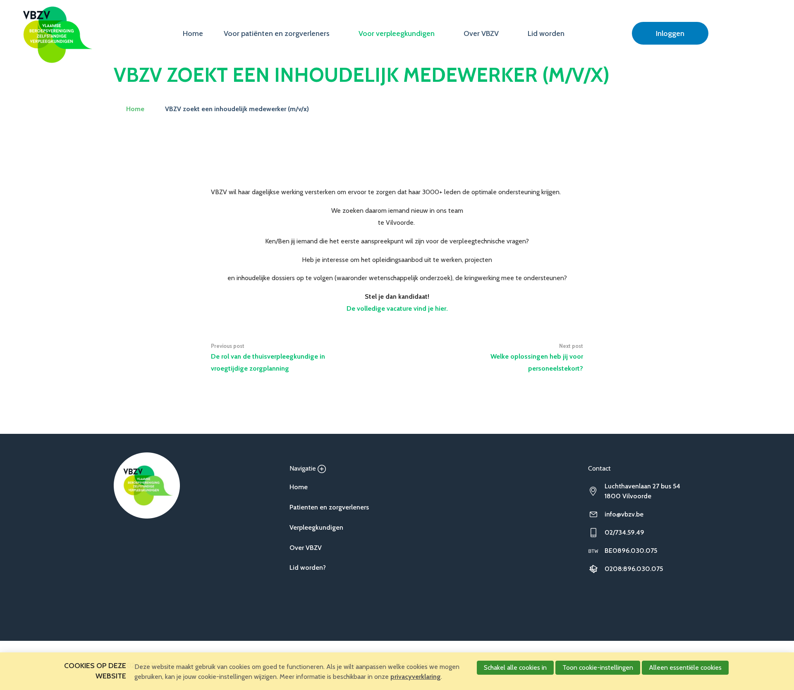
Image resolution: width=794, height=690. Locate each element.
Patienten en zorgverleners (329, 507)
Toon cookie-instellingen (597, 667)
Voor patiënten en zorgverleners (277, 33)
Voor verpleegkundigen (397, 33)
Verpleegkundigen (316, 527)
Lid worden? (307, 567)
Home (193, 33)
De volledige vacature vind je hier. (397, 308)
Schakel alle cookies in (515, 667)
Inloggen (670, 33)
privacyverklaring (415, 676)
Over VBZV (481, 33)
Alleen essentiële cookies (685, 667)
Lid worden (546, 33)
